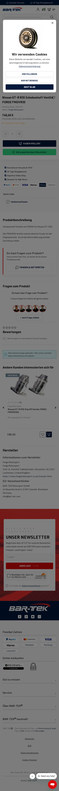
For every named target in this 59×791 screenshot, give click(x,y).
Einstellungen (29, 74)
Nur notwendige (29, 80)
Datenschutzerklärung (29, 66)
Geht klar (29, 87)
